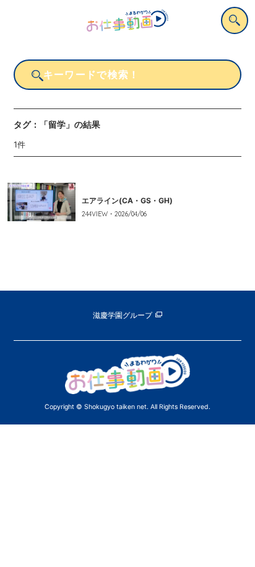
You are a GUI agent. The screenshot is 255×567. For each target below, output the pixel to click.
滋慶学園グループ (122, 315)
